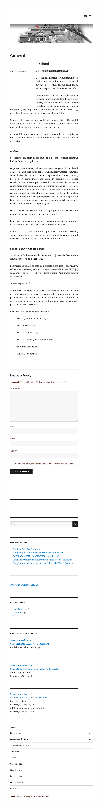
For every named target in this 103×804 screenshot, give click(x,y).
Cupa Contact (19, 609)
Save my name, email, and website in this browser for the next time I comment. (45, 464)
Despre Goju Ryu (19, 739)
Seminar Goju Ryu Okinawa (26, 549)
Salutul (15, 751)
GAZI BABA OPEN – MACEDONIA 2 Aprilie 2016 (36, 556)
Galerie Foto (16, 764)
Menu (87, 16)
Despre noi (15, 733)
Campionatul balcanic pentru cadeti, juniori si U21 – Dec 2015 (43, 563)
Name (13, 426)
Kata (14, 758)
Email (13, 439)
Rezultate (17, 612)
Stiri (15, 616)
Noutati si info (17, 782)
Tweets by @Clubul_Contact (24, 585)
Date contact (16, 776)
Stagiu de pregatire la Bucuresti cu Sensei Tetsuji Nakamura (42, 559)
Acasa (13, 727)
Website (14, 451)
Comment (16, 388)
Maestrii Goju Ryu (21, 745)
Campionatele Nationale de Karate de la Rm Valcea (38, 552)
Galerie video (16, 770)
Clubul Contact (16, 796)
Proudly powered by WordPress (36, 796)
